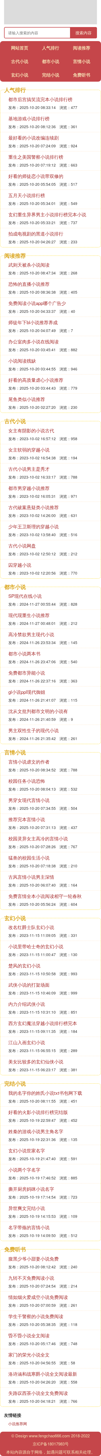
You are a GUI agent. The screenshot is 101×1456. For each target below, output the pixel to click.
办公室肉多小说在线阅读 (33, 341)
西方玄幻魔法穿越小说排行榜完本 (42, 1023)
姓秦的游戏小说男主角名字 (35, 1131)
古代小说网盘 (22, 545)
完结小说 (50, 75)
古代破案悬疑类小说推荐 (33, 507)
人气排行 (50, 48)
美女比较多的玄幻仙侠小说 (35, 1061)
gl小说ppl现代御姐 (26, 691)
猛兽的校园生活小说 (29, 857)
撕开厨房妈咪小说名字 (31, 1188)
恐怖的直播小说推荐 (29, 283)
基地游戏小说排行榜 (29, 118)
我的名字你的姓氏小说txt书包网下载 (45, 1092)
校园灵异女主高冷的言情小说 (38, 838)
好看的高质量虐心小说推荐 (35, 379)
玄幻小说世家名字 (26, 1150)
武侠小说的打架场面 (29, 984)
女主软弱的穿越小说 (29, 449)
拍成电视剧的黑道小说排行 (35, 233)
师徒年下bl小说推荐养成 (33, 322)
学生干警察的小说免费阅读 (35, 1316)
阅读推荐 (81, 48)
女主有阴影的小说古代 (31, 430)
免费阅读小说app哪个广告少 (37, 303)
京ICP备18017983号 (51, 1444)
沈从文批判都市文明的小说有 (38, 711)
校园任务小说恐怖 (26, 780)
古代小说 (19, 61)
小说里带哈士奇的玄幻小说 (35, 946)
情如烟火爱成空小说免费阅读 (38, 1297)
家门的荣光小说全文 (29, 1354)
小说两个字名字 (24, 1169)
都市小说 (50, 61)
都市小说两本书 (24, 653)
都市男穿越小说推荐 (29, 488)
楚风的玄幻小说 (24, 965)
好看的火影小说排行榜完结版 (38, 1112)
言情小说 (81, 61)
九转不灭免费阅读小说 (31, 1277)
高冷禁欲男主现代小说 (31, 634)
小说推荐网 (17, 1423)
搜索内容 (83, 32)
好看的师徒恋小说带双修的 (35, 176)
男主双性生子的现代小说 (33, 730)
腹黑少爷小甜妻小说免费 (33, 1258)
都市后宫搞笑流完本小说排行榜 (40, 99)
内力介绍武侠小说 (26, 1003)
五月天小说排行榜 (26, 195)
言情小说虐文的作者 (29, 761)
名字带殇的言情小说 (29, 1227)
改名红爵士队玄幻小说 (31, 927)
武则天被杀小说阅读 (29, 264)
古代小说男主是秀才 (29, 468)
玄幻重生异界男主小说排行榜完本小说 (47, 214)
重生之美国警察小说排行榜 (35, 156)
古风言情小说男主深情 (31, 876)
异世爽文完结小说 (26, 1208)
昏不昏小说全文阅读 (29, 1335)
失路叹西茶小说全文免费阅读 (38, 1392)
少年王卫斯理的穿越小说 (33, 526)
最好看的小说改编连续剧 (33, 137)
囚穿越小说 (19, 564)
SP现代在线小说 (25, 595)
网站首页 (19, 48)
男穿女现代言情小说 (29, 800)
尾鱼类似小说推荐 (26, 399)
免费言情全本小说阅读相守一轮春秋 (45, 896)
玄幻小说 (19, 75)
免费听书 (81, 75)
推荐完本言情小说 (26, 819)
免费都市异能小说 (26, 672)
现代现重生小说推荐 (29, 615)
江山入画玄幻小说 (26, 1042)
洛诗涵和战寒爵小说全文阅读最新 (42, 1373)
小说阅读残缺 (22, 360)
